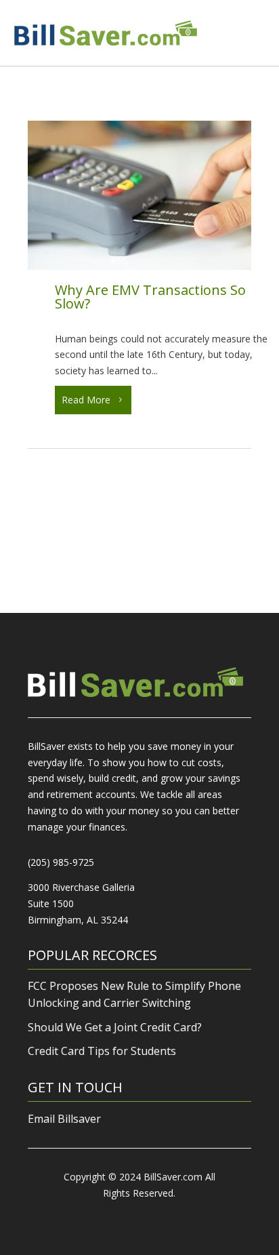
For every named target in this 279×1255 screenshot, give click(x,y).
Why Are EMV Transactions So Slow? (150, 297)
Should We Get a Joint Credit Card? (115, 1027)
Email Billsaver (64, 1118)
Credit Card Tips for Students (102, 1050)
